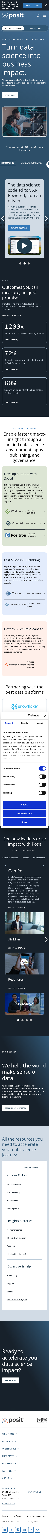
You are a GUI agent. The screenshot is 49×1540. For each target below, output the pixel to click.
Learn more (10, 95)
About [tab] (40, 723)
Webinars (11, 1244)
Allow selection (24, 813)
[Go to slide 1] (20, 263)
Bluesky (37, 1528)
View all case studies (23, 850)
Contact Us (8, 1486)
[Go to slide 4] (31, 1018)
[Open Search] (38, 15)
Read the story (11, 339)
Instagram (24, 1528)
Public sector (39, 857)
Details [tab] (24, 723)
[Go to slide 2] (25, 263)
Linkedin (31, 1528)
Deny (24, 822)
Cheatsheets (12, 1198)
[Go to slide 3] (29, 263)
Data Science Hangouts (17, 1297)
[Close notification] (45, 5)
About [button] (5, 1476)
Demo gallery (13, 1206)
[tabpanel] (24, 103)
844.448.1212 (8, 1501)
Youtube (5, 1528)
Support (10, 1281)
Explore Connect (34, 593)
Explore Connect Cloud (34, 604)
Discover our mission (15, 1106)
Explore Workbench (31, 511)
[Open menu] (44, 15)
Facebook (11, 1528)
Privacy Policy (32, 1519)
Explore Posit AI (34, 523)
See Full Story (15, 910)
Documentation (14, 1182)
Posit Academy (13, 1190)
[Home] (13, 16)
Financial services (10, 857)
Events (10, 1289)
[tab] (13, 28)
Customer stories (14, 1228)
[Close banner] (45, 716)
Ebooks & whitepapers (16, 1236)
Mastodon (18, 1528)
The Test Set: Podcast (16, 1252)
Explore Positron (19, 228)
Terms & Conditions (10, 1519)
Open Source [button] (9, 1446)
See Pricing (10, 1378)
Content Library (31, 1165)
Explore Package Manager (30, 665)
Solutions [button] (8, 1432)
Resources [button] (8, 1461)
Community (12, 1273)
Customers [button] (8, 1454)
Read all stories (10, 315)
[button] (24, 245)
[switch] (42, 776)
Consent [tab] (9, 723)
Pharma (25, 857)
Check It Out (32, 5)
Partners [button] (7, 1469)
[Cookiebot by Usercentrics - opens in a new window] (29, 715)
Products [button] (7, 1439)
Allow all (24, 805)
